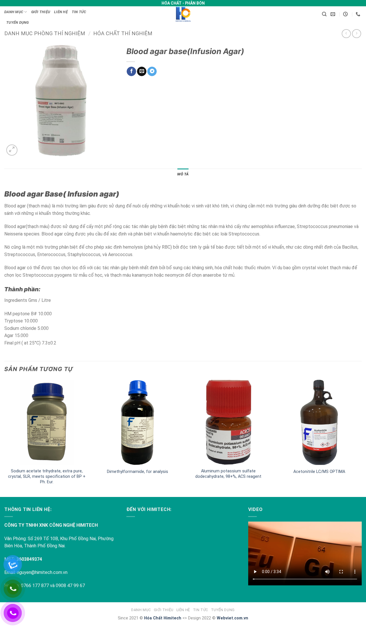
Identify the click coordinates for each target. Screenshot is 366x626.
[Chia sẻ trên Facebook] (131, 71)
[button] (324, 14)
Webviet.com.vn (232, 618)
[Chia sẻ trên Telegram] (152, 71)
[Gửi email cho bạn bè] (141, 71)
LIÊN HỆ (61, 12)
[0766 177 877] (359, 14)
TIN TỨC (79, 12)
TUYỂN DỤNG (17, 22)
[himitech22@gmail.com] (334, 14)
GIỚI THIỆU (40, 12)
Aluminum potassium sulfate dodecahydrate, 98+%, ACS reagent (228, 474)
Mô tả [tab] (182, 174)
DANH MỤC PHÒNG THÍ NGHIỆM (44, 33)
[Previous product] (356, 33)
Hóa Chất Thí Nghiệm (122, 33)
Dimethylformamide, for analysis (137, 471)
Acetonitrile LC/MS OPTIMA (319, 471)
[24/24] (346, 14)
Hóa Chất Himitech (162, 618)
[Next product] (346, 33)
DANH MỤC (13, 12)
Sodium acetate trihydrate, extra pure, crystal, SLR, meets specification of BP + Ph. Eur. (46, 476)
